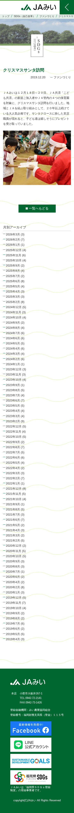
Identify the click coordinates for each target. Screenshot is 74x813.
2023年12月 (14, 369)
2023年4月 (13, 410)
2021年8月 (13, 509)
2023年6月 (13, 400)
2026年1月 (13, 244)
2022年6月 (13, 457)
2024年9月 (13, 322)
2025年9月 (13, 265)
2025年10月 (14, 260)
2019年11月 (13, 602)
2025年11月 (13, 255)
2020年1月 (13, 592)
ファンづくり (62, 77)
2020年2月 (13, 587)
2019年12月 (14, 597)
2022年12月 (14, 426)
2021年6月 (13, 519)
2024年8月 (13, 327)
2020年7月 (13, 571)
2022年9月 (13, 442)
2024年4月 (13, 348)
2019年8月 (13, 618)
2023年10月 (14, 379)
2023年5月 (13, 405)
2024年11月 (13, 312)
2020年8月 (13, 566)
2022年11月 (13, 431)
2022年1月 (13, 483)
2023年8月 (13, 390)
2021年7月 (13, 514)
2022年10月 (14, 436)
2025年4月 (13, 291)
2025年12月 (14, 250)
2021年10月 (14, 499)
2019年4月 (13, 639)
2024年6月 (13, 338)
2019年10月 (14, 608)
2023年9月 (13, 385)
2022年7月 (13, 452)
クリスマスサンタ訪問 (23, 70)
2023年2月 (13, 421)
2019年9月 (13, 613)
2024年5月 (13, 343)
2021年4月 (13, 530)
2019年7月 (13, 623)
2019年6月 (13, 628)
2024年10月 (14, 317)
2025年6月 (13, 281)
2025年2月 (13, 302)
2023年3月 (13, 416)
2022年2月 (13, 478)
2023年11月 (13, 374)
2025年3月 (13, 296)
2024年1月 (13, 364)
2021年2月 (13, 540)
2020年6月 (13, 576)
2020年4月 (13, 582)
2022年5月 (13, 462)
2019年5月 (13, 634)
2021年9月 (13, 504)
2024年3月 (13, 353)
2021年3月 (13, 535)
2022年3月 (13, 473)
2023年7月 (13, 395)
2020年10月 (14, 556)
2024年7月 (13, 333)
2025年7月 (13, 276)
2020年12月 (14, 545)
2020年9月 (13, 561)
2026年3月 (13, 234)
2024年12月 (14, 307)
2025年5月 (13, 286)
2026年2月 (13, 239)
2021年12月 (14, 488)
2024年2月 (13, 359)
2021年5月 (13, 525)
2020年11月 (13, 551)
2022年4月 (13, 468)
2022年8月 (13, 447)
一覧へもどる (39, 208)
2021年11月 (13, 493)
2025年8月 (13, 270)
